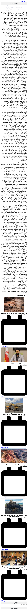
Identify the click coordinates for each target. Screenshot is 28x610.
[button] (14, 3)
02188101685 (24, 604)
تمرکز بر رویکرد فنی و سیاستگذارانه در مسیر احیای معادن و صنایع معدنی (14, 567)
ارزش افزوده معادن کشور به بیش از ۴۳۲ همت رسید (14, 313)
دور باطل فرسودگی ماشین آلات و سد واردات (14, 414)
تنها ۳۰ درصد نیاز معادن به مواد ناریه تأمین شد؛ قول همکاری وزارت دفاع (14, 515)
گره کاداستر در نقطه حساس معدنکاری (14, 464)
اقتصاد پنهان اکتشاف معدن (14, 363)
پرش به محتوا (24, 1)
